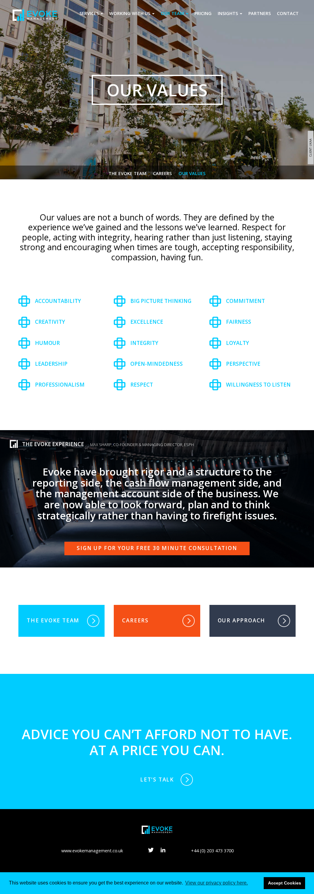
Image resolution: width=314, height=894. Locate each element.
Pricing (203, 13)
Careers (162, 173)
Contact (288, 13)
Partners (259, 13)
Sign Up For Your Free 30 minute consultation (157, 548)
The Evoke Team (127, 173)
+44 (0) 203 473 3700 (212, 851)
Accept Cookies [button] (284, 883)
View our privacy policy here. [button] (216, 882)
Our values (191, 173)
